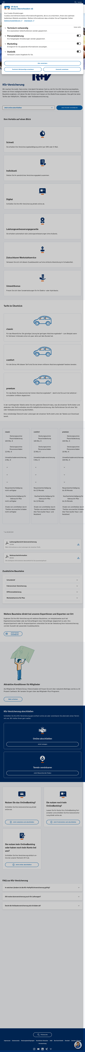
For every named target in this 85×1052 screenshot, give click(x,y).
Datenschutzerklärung (12, 21)
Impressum (28, 21)
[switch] (79, 35)
